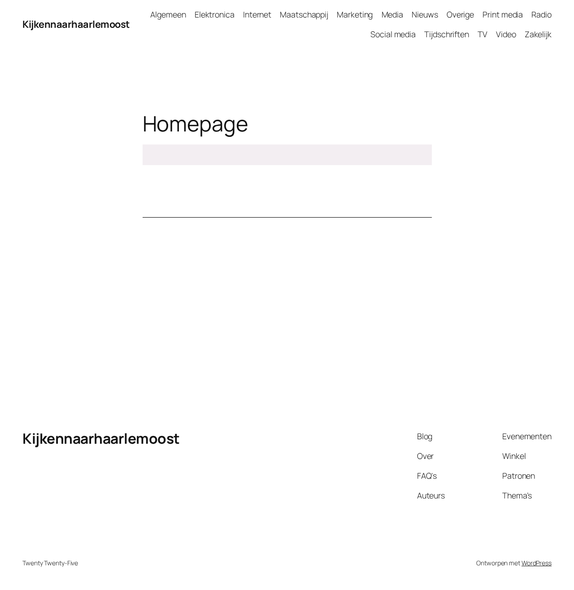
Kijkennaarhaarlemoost (76, 24)
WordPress (537, 563)
